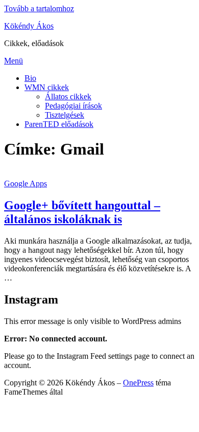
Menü (13, 60)
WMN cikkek (46, 87)
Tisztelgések (64, 115)
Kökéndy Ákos (29, 25)
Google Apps (25, 183)
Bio (30, 78)
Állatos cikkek (68, 96)
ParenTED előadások (58, 124)
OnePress (138, 382)
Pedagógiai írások (73, 105)
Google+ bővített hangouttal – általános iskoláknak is (82, 212)
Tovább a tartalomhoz (39, 8)
